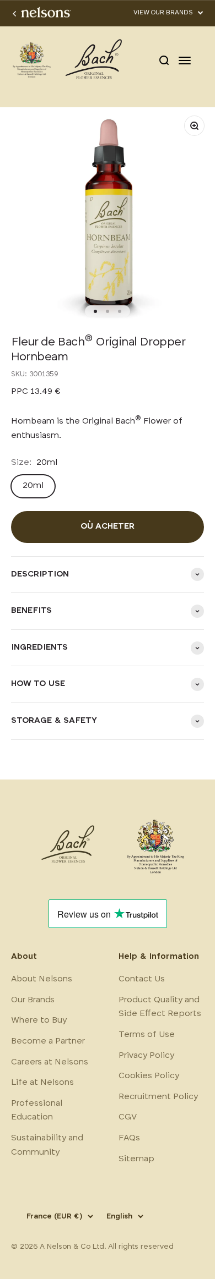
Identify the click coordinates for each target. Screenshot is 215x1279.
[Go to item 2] (107, 311)
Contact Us (142, 979)
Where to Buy (39, 1020)
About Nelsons (41, 979)
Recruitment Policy (158, 1097)
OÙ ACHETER (107, 526)
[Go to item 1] (95, 311)
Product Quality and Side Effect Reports (160, 1007)
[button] (168, 13)
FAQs (129, 1138)
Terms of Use (147, 1034)
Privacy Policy (146, 1055)
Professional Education (36, 1110)
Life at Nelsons (42, 1082)
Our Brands (33, 1000)
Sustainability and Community (47, 1145)
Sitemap (136, 1159)
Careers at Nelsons (49, 1062)
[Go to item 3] (119, 311)
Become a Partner (48, 1041)
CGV (128, 1117)
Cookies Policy (149, 1076)
